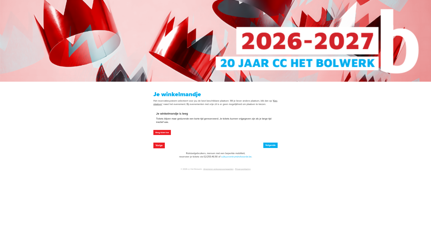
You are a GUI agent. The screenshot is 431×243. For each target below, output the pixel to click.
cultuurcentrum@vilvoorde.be (236, 156)
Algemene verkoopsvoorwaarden (218, 169)
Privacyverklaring (243, 169)
